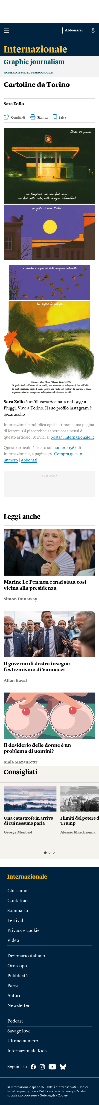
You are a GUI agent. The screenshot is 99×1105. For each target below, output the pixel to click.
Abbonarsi (74, 30)
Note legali (47, 1095)
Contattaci (18, 901)
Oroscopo (17, 966)
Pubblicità (17, 976)
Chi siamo (17, 891)
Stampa (42, 117)
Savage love (19, 1031)
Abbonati (29, 460)
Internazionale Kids (27, 1051)
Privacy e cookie (23, 930)
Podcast (15, 1021)
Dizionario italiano (26, 956)
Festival (15, 921)
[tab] (45, 852)
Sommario (17, 911)
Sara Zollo (14, 104)
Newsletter (18, 1006)
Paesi (12, 986)
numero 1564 (65, 448)
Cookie (63, 1095)
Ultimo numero (22, 1041)
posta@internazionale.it (72, 437)
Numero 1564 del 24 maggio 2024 (28, 72)
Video (13, 940)
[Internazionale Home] (28, 876)
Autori (13, 996)
